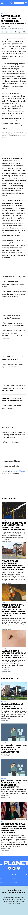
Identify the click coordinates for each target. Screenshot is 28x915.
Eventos (4, 602)
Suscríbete (20, 3)
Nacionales (14, 882)
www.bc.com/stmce (17, 471)
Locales (4, 520)
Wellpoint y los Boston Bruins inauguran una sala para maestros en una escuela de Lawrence (13, 565)
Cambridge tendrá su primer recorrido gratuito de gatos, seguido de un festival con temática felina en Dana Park (14, 610)
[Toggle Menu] (26, 3)
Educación (4, 13)
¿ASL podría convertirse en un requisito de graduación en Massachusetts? (14, 748)
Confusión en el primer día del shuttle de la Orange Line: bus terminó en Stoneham (14, 526)
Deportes (13, 874)
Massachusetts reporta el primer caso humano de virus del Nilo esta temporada (14, 654)
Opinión (13, 878)
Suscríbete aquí (13, 135)
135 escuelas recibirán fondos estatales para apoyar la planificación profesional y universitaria (13, 828)
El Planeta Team (5, 26)
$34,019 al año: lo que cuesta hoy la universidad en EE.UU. (12, 706)
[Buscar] (11, 3)
